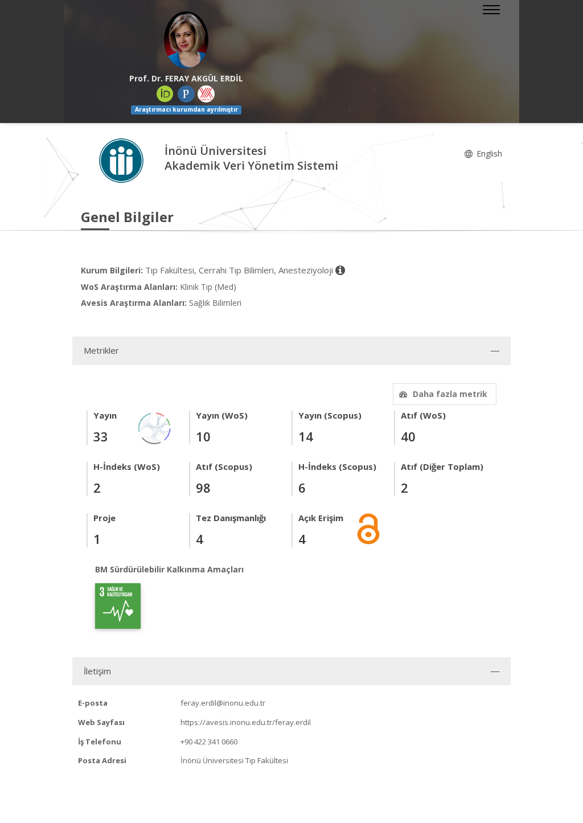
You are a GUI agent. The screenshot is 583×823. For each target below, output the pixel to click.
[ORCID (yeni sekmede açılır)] (165, 94)
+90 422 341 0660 (208, 741)
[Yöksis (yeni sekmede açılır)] (206, 94)
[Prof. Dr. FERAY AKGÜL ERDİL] (186, 39)
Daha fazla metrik (450, 393)
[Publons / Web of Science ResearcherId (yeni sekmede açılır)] (186, 94)
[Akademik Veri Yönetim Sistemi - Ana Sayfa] (123, 159)
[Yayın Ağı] (155, 427)
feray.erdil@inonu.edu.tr (222, 703)
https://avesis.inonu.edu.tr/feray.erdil (245, 722)
